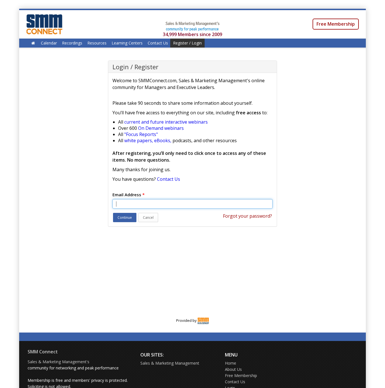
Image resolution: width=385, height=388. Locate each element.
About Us (233, 369)
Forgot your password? (247, 216)
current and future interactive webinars (166, 122)
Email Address (128, 194)
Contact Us (158, 43)
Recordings (72, 43)
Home (230, 363)
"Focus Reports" (141, 134)
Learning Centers (127, 43)
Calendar (49, 43)
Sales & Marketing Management (169, 363)
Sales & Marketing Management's (58, 361)
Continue (125, 217)
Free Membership (336, 24)
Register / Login (187, 43)
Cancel (148, 217)
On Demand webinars (161, 128)
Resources (97, 43)
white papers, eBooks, (147, 140)
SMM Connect (43, 352)
